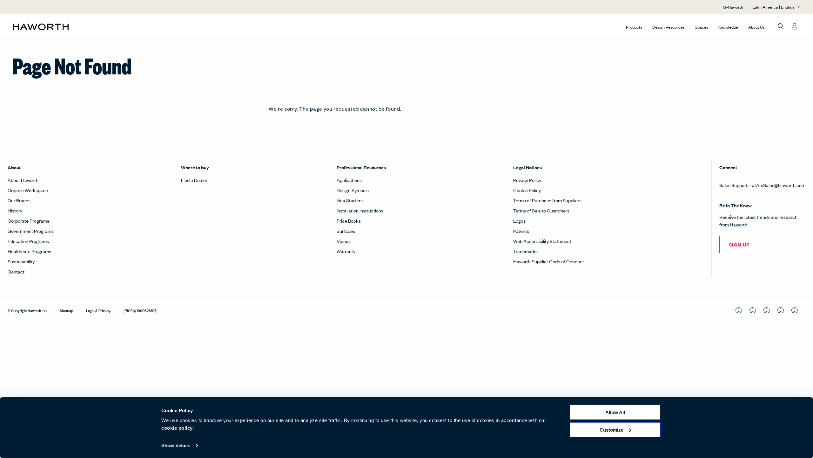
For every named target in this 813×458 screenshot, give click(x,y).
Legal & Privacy (98, 310)
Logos (519, 220)
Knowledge (728, 27)
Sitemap (66, 310)
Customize (611, 429)
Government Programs (31, 230)
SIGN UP (739, 244)
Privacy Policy (527, 180)
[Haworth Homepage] (91, 27)
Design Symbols (353, 190)
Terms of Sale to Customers (541, 210)
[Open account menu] (794, 26)
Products (634, 27)
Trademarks (525, 251)
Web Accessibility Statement (542, 241)
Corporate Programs (28, 220)
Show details (175, 445)
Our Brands (19, 200)
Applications (349, 180)
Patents (521, 230)
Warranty (346, 251)
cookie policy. (177, 428)
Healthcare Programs (29, 251)
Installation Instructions (360, 210)
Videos (344, 241)
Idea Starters (350, 200)
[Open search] (780, 26)
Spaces (701, 27)
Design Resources (668, 27)
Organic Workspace (28, 190)
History (15, 210)
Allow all (615, 412)
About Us (756, 27)
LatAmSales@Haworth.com (777, 185)
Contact (16, 271)
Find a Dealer (194, 180)
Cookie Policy (527, 190)
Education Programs (28, 241)
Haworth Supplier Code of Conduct (548, 261)
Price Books (349, 220)
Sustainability (21, 261)
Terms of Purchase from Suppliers (547, 200)
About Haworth (23, 180)
